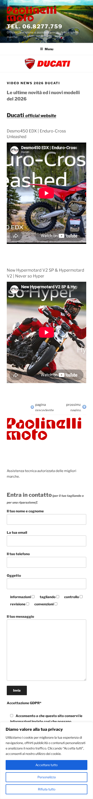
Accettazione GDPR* (24, 703)
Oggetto (14, 576)
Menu (49, 49)
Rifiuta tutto (46, 789)
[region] (46, 760)
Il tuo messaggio (20, 617)
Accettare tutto (46, 765)
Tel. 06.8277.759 (35, 26)
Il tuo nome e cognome (25, 511)
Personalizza (46, 777)
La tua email (17, 533)
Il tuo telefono (18, 554)
